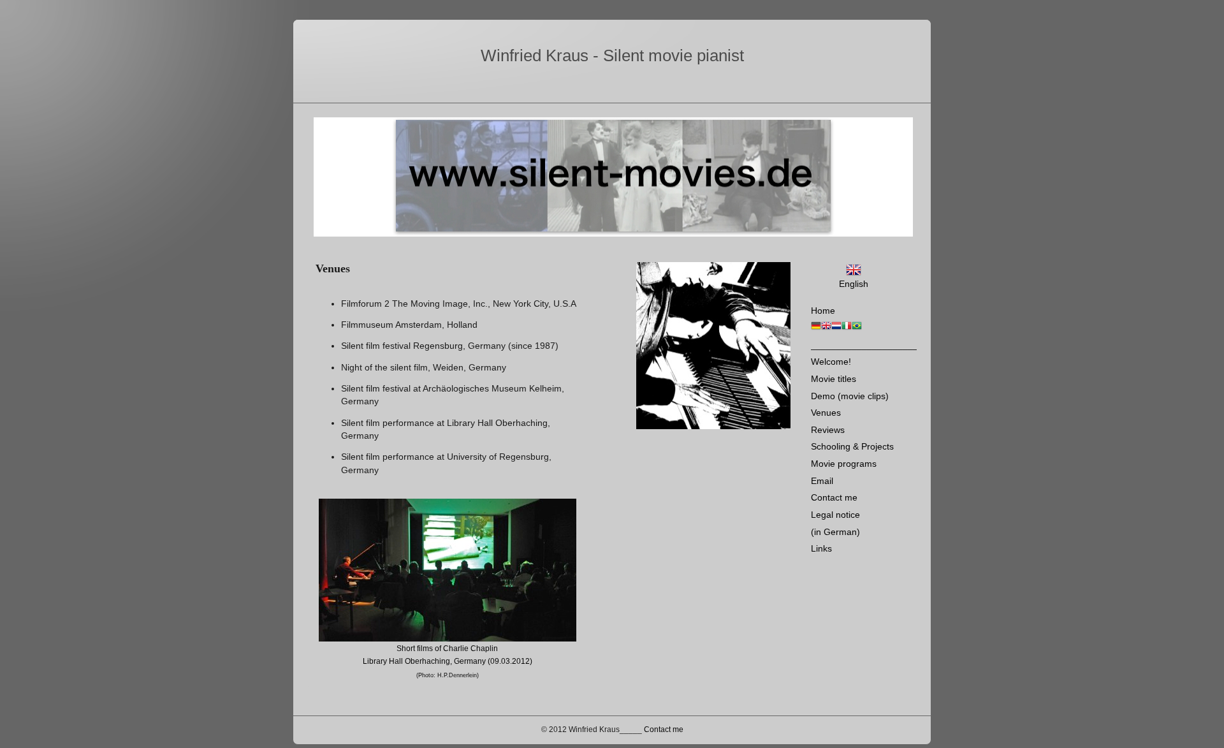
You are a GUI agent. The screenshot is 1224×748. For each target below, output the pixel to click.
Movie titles (833, 379)
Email (822, 481)
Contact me (834, 497)
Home (823, 310)
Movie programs (844, 463)
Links (821, 548)
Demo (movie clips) (850, 396)
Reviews (828, 430)
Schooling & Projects (852, 446)
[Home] (816, 328)
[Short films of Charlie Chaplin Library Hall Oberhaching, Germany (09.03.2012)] (447, 570)
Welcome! (831, 361)
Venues (826, 412)
